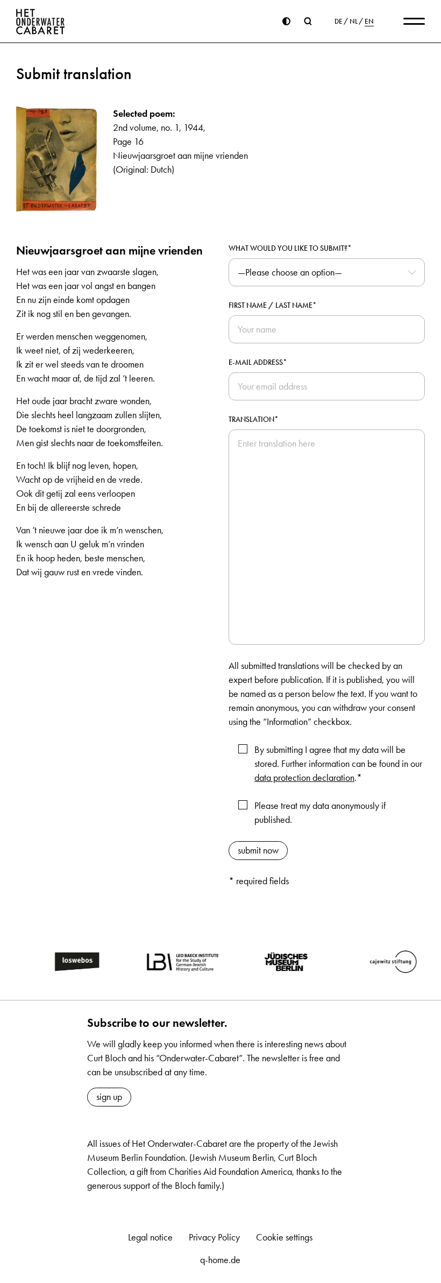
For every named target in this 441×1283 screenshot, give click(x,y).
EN (369, 21)
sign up (109, 1097)
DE (339, 21)
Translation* (254, 419)
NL (354, 21)
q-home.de (220, 1260)
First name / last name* (273, 305)
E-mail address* (258, 362)
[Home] (40, 21)
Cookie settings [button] (284, 1237)
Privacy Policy (214, 1237)
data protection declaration (304, 778)
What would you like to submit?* (290, 248)
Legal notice (150, 1237)
